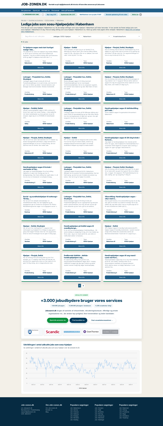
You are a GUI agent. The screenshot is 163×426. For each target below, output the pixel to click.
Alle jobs (23, 20)
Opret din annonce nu (58, 320)
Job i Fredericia (124, 412)
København (60, 20)
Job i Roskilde (99, 412)
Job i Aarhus (74, 410)
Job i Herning (99, 414)
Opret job (36, 10)
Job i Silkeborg (99, 416)
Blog (47, 412)
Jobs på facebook (67, 10)
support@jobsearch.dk (28, 412)
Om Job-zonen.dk (51, 408)
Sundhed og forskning (36, 20)
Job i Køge (122, 414)
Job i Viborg (123, 410)
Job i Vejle (98, 410)
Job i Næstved (124, 408)
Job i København (75, 408)
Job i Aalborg (74, 414)
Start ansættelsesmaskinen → (102, 320)
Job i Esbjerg (74, 416)
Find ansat (55, 10)
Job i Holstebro (124, 416)
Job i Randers (74, 418)
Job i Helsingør (99, 420)
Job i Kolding (74, 420)
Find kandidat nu (78, 320)
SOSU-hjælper (49, 20)
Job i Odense (74, 412)
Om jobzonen (26, 10)
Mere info (41, 67)
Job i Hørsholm (99, 418)
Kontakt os (46, 10)
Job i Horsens (99, 408)
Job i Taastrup (123, 418)
